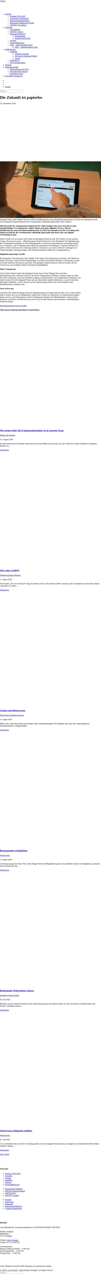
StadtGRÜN (15, 60)
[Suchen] (11, 91)
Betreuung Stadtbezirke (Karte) (22, 23)
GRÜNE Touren (16, 32)
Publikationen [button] (10, 49)
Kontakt (8, 1200)
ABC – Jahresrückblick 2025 (21, 45)
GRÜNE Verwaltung (18, 25)
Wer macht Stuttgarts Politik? (26, 56)
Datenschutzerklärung (13, 1206)
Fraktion (8, 14)
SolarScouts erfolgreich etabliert (16, 1130)
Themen (8, 65)
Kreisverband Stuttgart (13, 1189)
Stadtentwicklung (7, 575)
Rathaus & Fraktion (7, 435)
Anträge (13, 41)
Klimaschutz (5, 715)
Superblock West (16, 74)
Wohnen (17, 575)
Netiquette (9, 1204)
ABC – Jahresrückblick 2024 (26, 47)
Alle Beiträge (15, 29)
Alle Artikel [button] (4, 1154)
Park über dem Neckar (18, 71)
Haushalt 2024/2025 (23, 38)
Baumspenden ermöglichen (13, 850)
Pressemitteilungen (17, 43)
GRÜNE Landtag (12, 1195)
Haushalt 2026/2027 (18, 34)
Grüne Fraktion (12, 1240)
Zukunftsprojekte (11, 67)
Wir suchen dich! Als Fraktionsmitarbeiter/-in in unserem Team (32, 430)
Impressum (9, 1202)
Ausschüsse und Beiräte (19, 18)
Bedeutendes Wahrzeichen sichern (17, 990)
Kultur (16, 995)
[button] (8, 87)
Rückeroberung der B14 (19, 69)
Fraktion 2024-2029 (17, 16)
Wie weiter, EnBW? (10, 570)
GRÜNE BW (10, 1193)
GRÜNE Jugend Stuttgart (15, 1191)
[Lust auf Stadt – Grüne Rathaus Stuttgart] (50, 5)
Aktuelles (8, 27)
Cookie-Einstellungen (13, 1208)
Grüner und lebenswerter (12, 710)
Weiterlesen (4, 450)
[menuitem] (50, 19)
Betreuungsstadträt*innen (20, 21)
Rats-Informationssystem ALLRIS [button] (13, 306)
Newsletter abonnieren (13, 76)
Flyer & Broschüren (17, 63)
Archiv (17, 58)
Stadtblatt (13, 52)
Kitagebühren (20, 36)
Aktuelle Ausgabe (22, 54)
